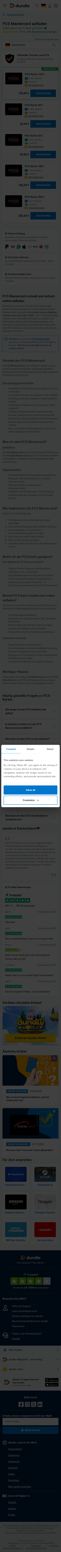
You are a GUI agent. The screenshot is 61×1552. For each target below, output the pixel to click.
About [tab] (50, 749)
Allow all (30, 789)
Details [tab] (30, 749)
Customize (29, 800)
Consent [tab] (11, 749)
